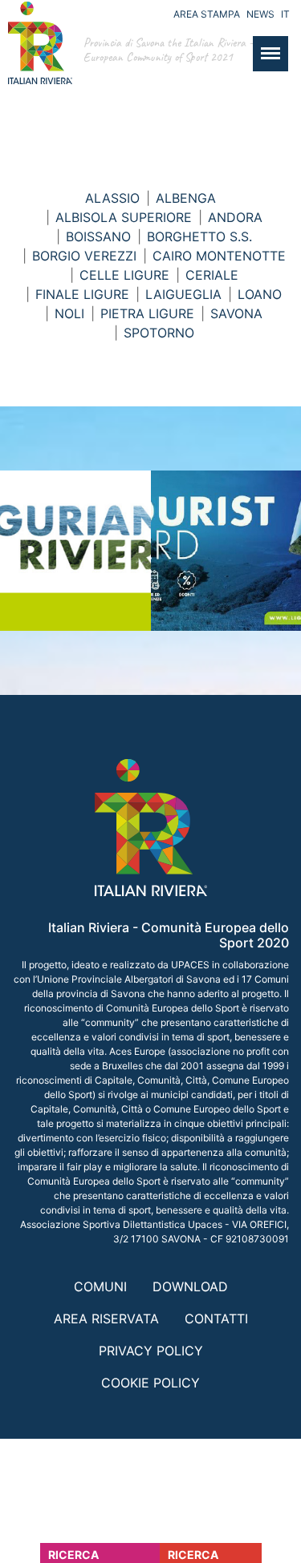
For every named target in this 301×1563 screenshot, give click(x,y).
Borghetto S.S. (199, 236)
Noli (69, 313)
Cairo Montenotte (219, 256)
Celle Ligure (124, 275)
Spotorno (159, 333)
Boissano (98, 236)
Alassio (112, 198)
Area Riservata (106, 1319)
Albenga (186, 198)
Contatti (216, 1319)
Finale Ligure (82, 294)
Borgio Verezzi (84, 256)
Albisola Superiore (123, 217)
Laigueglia (183, 294)
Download (190, 1286)
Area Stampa (206, 14)
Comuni (100, 1286)
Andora (235, 217)
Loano (260, 294)
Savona (236, 313)
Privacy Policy (151, 1351)
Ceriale (211, 275)
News (260, 14)
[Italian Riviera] (36, 59)
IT (285, 14)
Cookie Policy (150, 1383)
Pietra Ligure (147, 313)
